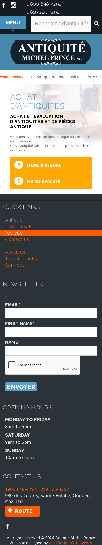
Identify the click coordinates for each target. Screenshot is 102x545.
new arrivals (19, 226)
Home (4, 76)
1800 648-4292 (20, 489)
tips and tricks (21, 258)
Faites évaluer (39, 181)
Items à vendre (39, 164)
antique (14, 220)
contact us (17, 239)
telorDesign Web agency (70, 542)
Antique (18, 76)
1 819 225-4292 (43, 12)
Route (24, 511)
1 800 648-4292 (44, 4)
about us (15, 252)
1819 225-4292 (53, 489)
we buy (14, 233)
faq (9, 245)
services (15, 265)
